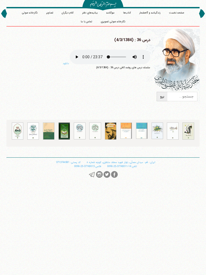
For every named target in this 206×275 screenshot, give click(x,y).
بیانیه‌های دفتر (90, 13)
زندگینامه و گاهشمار (149, 13)
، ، (121, 162)
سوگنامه (110, 13)
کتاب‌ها (127, 13)
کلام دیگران (67, 13)
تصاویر (49, 13)
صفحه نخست (176, 13)
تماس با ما (86, 22)
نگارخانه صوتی (30, 13)
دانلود (66, 63)
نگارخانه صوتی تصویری (113, 22)
